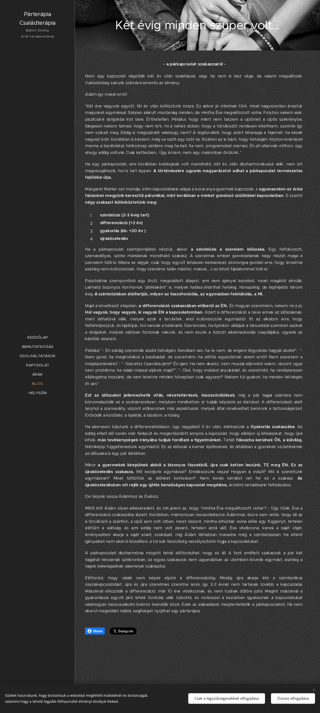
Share (97, 631)
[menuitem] (38, 337)
